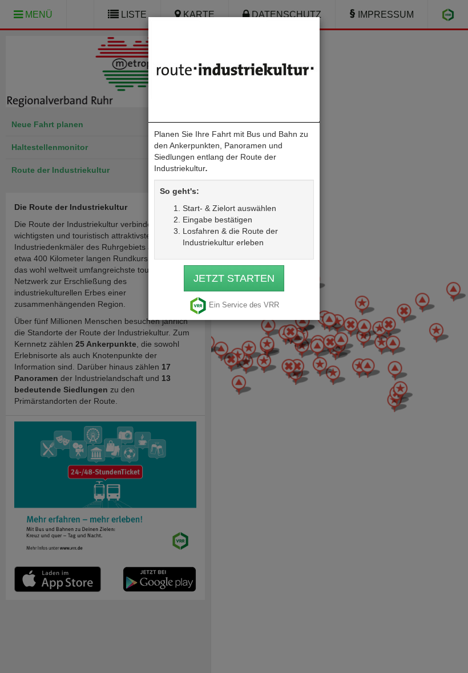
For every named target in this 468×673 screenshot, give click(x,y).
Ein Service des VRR (244, 305)
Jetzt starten (234, 278)
